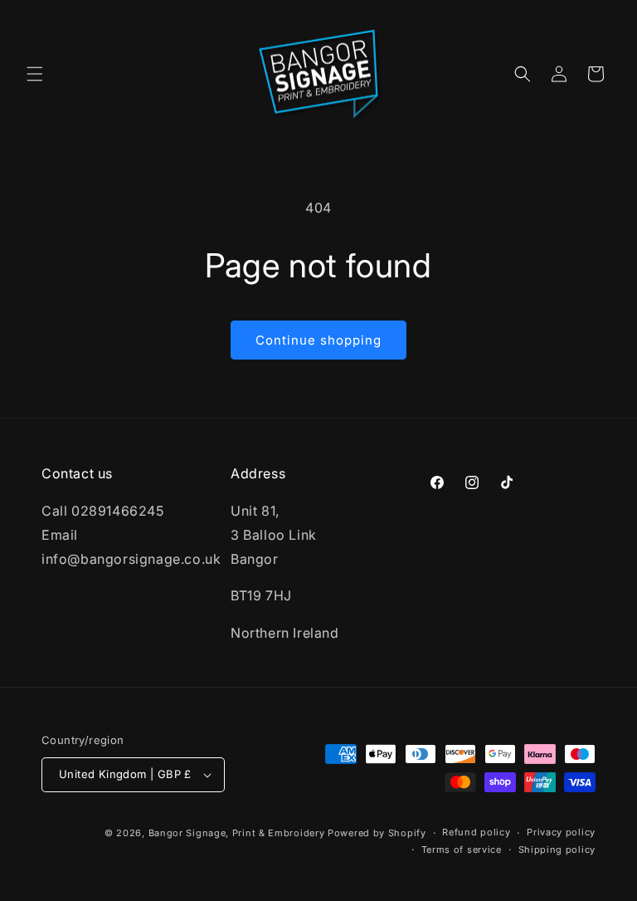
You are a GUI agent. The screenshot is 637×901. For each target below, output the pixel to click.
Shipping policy (557, 849)
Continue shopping (318, 340)
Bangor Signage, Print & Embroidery (236, 833)
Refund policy (476, 832)
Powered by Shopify (377, 833)
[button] (35, 74)
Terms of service (461, 849)
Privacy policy (561, 832)
